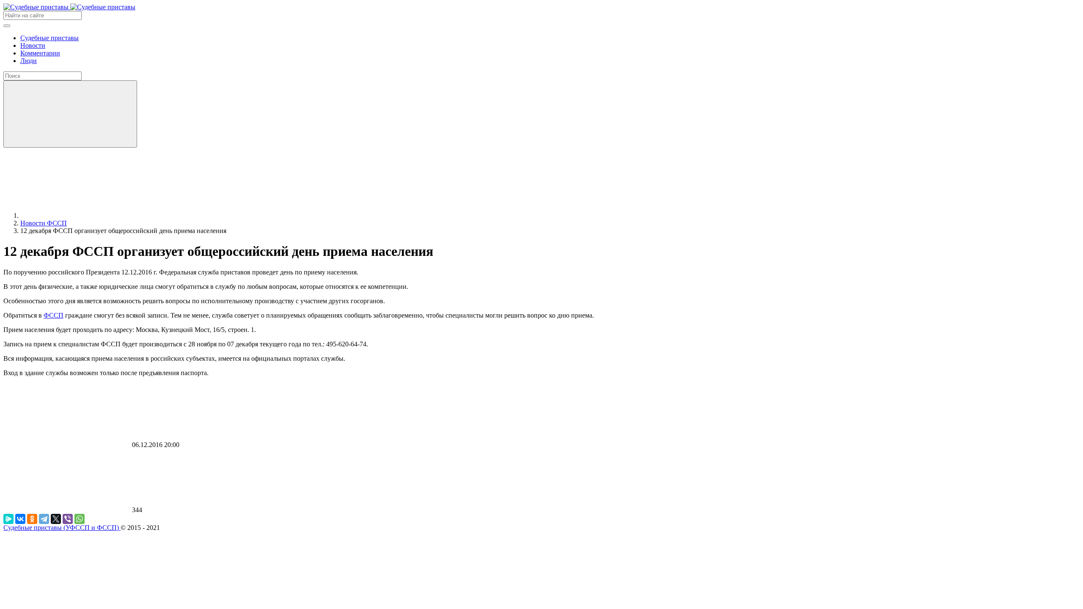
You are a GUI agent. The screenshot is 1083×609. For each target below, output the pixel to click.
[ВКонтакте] (20, 519)
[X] (56, 519)
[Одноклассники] (32, 519)
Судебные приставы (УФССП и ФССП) (62, 527)
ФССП (53, 315)
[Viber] (68, 519)
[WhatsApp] (79, 519)
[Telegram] (44, 519)
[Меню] (6, 26)
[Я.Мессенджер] (8, 519)
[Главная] (83, 215)
